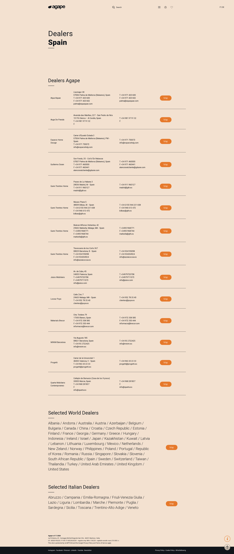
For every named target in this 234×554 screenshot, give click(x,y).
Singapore (103, 454)
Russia (86, 454)
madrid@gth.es (79, 190)
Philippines (93, 449)
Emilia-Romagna (96, 497)
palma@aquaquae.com (83, 104)
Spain (91, 459)
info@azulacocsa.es (82, 260)
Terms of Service (101, 543)
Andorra (69, 423)
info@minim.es (79, 347)
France (68, 433)
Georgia (82, 433)
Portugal (125, 449)
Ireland (71, 438)
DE (223, 7)
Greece (114, 433)
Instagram (51, 550)
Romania (71, 454)
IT (220, 7)
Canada (70, 428)
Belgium (135, 423)
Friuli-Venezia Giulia (127, 497)
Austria (100, 423)
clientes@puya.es (81, 303)
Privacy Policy (88, 543)
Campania (72, 497)
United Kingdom (129, 464)
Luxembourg (94, 443)
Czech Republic (118, 428)
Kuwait (132, 438)
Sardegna (55, 507)
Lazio (52, 502)
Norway (76, 449)
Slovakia (120, 454)
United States (58, 469)
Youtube (80, 550)
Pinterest (67, 550)
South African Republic (65, 459)
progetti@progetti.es (82, 367)
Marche (99, 502)
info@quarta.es (79, 390)
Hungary (129, 433)
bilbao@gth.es (79, 214)
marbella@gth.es (80, 237)
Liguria (65, 502)
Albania (53, 423)
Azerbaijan (117, 423)
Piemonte (115, 502)
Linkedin (74, 550)
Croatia (96, 428)
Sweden (104, 459)
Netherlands (131, 443)
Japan (96, 438)
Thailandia (56, 464)
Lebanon (57, 443)
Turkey (72, 464)
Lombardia (81, 502)
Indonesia (55, 438)
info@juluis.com (80, 283)
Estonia (138, 428)
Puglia (131, 502)
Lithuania (74, 443)
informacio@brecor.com (83, 326)
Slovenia (136, 454)
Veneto (132, 507)
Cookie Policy (170, 550)
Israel (84, 438)
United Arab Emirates (97, 464)
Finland (53, 433)
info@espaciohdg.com (83, 147)
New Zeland (57, 449)
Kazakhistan (113, 438)
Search (119, 7)
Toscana (84, 507)
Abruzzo (54, 497)
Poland (110, 449)
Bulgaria (54, 428)
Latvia (145, 438)
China (83, 428)
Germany (99, 433)
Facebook (59, 550)
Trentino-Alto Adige (109, 507)
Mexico (113, 443)
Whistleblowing (181, 550)
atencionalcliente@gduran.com (86, 170)
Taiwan (140, 459)
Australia (85, 423)
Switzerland (123, 459)
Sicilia (70, 507)
